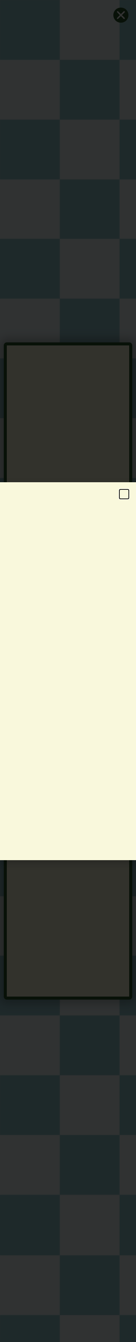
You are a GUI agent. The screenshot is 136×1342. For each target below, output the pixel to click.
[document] (68, 671)
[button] (124, 494)
